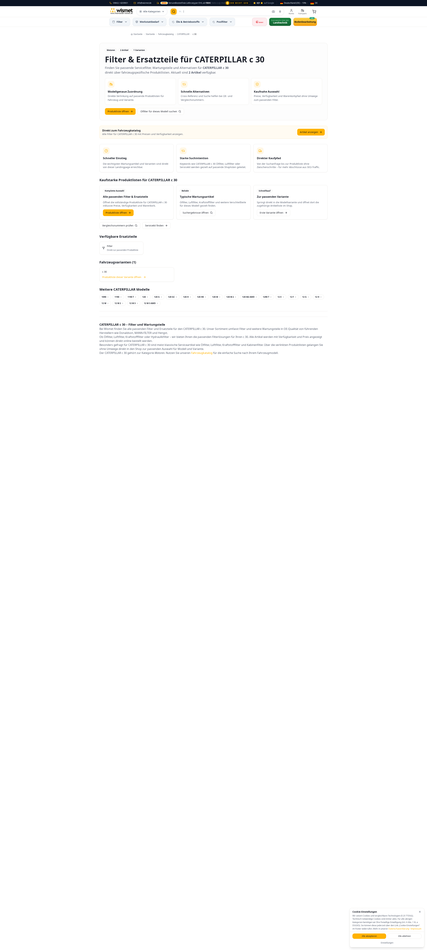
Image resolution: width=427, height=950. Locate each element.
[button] (126, 22)
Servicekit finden (154, 225)
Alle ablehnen (404, 936)
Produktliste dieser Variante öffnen (121, 277)
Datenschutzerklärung (398, 928)
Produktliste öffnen (118, 111)
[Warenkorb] (314, 11)
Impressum (416, 928)
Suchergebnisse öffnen (196, 212)
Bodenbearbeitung (305, 21)
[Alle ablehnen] (419, 911)
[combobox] (294, 3)
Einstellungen (387, 942)
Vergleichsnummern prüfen (117, 225)
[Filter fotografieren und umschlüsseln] (273, 12)
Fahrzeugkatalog (201, 353)
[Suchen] (174, 12)
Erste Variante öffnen (271, 212)
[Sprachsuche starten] (280, 12)
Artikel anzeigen (309, 132)
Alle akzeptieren (369, 936)
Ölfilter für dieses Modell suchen (158, 111)
